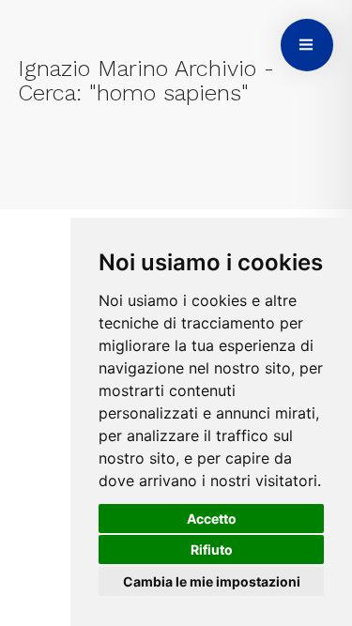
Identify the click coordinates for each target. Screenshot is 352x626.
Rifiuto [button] (212, 549)
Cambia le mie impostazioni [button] (211, 581)
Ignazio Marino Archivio (137, 68)
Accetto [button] (212, 519)
